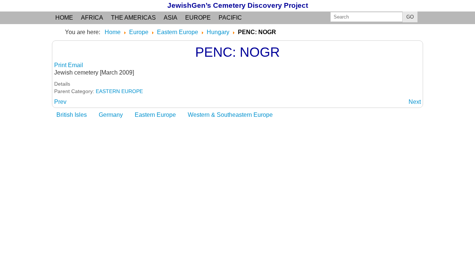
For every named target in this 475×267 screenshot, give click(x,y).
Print (61, 65)
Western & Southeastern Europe (230, 115)
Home (64, 17)
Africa (92, 17)
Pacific (230, 17)
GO (410, 17)
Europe (198, 17)
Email (75, 65)
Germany (111, 115)
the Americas (133, 17)
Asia (170, 17)
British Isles (71, 115)
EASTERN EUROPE (119, 91)
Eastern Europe (155, 115)
